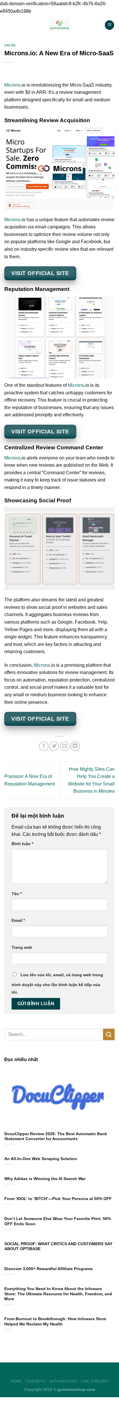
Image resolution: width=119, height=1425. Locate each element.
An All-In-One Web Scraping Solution (40, 1159)
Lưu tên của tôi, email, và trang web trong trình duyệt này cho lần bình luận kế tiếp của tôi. (57, 983)
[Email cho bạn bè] (65, 746)
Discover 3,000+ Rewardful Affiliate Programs (48, 1269)
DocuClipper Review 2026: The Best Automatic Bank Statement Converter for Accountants (55, 1136)
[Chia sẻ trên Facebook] (44, 746)
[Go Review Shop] (59, 25)
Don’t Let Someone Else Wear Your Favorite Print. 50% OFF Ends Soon (57, 1221)
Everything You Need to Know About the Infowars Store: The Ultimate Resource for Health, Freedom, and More (58, 1294)
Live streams (94, 1381)
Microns (12, 85)
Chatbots (35, 1381)
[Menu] (109, 25)
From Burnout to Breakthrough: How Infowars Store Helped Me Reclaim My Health (55, 1321)
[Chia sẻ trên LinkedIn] (75, 746)
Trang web (22, 947)
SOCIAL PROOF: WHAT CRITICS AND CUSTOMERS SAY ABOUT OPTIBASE (58, 1246)
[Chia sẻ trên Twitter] (54, 746)
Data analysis (63, 1381)
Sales (10, 45)
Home (16, 1381)
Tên (17, 893)
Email (18, 920)
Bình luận (22, 843)
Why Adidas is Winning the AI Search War (44, 1179)
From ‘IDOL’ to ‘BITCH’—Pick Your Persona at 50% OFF (58, 1199)
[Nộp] (109, 1034)
